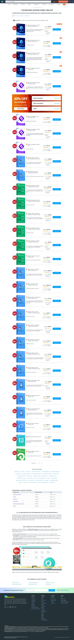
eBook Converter (45, 475)
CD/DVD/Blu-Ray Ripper (54, 480)
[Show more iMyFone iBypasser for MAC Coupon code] (18, 454)
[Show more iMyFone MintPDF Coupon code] (18, 440)
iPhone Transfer (56, 473)
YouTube (10, 607)
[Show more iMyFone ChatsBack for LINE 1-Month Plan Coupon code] (18, 57)
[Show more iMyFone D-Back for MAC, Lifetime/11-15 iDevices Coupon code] (18, 315)
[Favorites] (70, 1)
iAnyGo (58, 4)
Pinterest (15, 607)
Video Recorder (52, 482)
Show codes (57, 29)
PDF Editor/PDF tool (39, 480)
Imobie (42, 613)
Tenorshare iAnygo (34, 607)
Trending (17, 15)
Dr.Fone (14, 506)
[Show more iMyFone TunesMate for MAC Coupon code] (18, 398)
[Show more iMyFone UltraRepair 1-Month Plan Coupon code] (18, 133)
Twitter (13, 607)
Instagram (5, 607)
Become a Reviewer (64, 603)
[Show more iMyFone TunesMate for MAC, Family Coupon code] (18, 384)
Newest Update (27, 15)
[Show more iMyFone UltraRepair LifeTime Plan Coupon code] (18, 86)
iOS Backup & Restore (53, 475)
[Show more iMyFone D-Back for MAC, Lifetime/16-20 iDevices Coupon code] (18, 370)
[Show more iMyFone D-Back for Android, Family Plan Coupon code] (18, 245)
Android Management (46, 471)
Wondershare (36, 4)
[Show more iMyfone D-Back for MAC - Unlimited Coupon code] (18, 287)
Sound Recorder (54, 478)
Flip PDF (35, 478)
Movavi (42, 598)
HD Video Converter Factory (35, 608)
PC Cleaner (48, 478)
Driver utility (28, 471)
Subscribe (52, 590)
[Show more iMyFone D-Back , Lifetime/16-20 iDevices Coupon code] (18, 343)
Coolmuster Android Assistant (18, 503)
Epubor (42, 617)
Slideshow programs (37, 475)
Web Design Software (33, 482)
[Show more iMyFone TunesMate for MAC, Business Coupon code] (18, 412)
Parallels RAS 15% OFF (33, 584)
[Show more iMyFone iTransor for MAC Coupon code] (18, 426)
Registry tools (25, 482)
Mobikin (42, 615)
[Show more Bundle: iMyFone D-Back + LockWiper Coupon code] (18, 175)
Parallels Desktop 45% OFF (33, 582)
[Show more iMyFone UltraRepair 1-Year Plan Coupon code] (18, 119)
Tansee (42, 614)
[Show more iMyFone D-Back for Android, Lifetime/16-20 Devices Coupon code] (18, 203)
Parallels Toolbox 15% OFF (16, 584)
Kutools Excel (51, 4)
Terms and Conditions (66, 590)
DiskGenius (33, 605)
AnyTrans (33, 604)
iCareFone (33, 601)
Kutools (14, 496)
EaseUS (29, 4)
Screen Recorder (30, 478)
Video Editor (17, 471)
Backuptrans (43, 611)
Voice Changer (18, 473)
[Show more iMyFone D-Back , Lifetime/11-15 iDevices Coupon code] (18, 329)
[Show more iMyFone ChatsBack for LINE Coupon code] (18, 71)
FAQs (62, 597)
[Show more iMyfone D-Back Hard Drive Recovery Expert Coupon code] (18, 161)
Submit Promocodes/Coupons (65, 601)
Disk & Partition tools (21, 475)
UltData (32, 603)
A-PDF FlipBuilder (44, 620)
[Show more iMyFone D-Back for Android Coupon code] (18, 259)
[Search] (50, 2)
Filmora (32, 597)
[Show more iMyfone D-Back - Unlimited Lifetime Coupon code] (18, 273)
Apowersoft (43, 618)
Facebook (8, 607)
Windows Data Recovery (26, 473)
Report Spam (63, 598)
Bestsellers (21, 15)
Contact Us (53, 603)
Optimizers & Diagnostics (36, 471)
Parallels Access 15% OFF (49, 582)
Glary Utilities (15, 501)
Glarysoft (42, 608)
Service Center (53, 600)
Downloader (46, 480)
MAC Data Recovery (31, 480)
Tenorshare (44, 4)
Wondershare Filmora (17, 494)
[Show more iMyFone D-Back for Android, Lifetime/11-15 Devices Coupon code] (18, 217)
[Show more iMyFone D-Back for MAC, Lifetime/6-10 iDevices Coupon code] (18, 357)
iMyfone (42, 607)
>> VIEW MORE (48, 584)
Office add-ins (22, 471)
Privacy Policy (59, 590)
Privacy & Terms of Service (30, 631)
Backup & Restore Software (36, 473)
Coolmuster (23, 4)
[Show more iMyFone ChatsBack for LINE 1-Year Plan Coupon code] (18, 29)
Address (52, 601)
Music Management (41, 478)
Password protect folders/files (21, 480)
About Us (52, 597)
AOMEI (42, 604)
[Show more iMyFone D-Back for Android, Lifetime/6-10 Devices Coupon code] (18, 231)
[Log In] (72, 1)
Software (20, 482)
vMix (9, 4)
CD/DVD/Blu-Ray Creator (21, 478)
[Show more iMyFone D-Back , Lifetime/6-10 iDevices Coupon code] (18, 301)
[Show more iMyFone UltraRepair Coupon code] (18, 147)
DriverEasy (15, 4)
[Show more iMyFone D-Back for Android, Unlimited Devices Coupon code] (18, 189)
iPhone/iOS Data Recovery (47, 473)
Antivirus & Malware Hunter (43, 482)
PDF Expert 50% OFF (15, 582)
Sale (64, 4)
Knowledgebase (64, 600)
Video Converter (29, 475)
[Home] (33, 7)
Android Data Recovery (55, 471)
